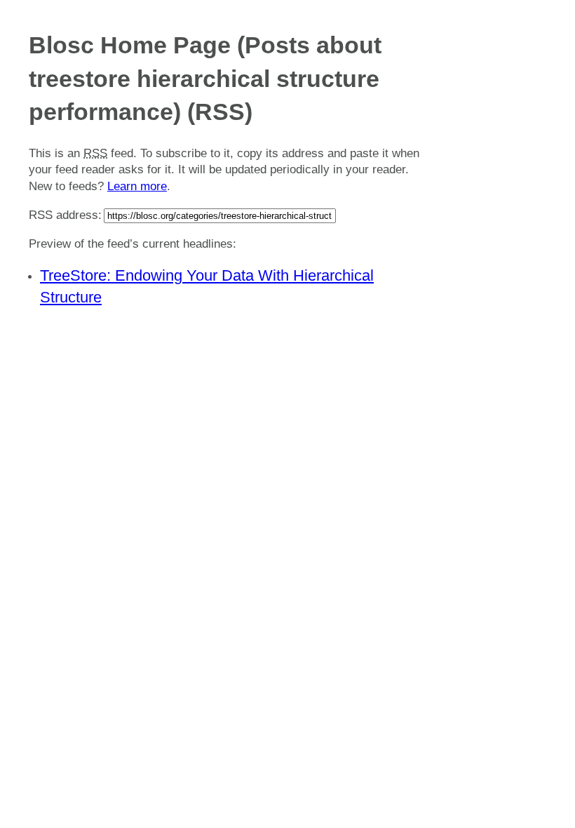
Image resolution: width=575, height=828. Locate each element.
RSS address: (65, 215)
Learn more (137, 186)
